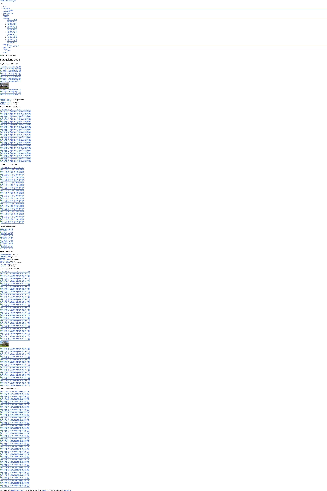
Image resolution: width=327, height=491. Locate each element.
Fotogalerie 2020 (12, 29)
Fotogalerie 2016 (12, 36)
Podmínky (10, 10)
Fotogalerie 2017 (12, 34)
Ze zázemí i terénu (5, 264)
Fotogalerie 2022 (12, 26)
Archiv (5, 52)
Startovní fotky (4, 261)
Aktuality (6, 16)
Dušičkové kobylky (5, 99)
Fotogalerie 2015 (12, 37)
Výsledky (6, 15)
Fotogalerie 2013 (12, 41)
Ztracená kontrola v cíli (6, 263)
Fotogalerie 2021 (12, 28)
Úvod (4, 7)
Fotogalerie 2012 (12, 42)
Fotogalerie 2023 (12, 25)
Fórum (9, 51)
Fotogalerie (6, 18)
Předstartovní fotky (5, 254)
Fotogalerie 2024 (12, 23)
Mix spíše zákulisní (5, 259)
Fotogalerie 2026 (12, 20)
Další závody (7, 47)
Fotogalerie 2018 (12, 33)
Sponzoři (6, 44)
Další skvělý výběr (5, 256)
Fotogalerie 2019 (12, 31)
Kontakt (5, 49)
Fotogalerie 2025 (12, 21)
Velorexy (2, 258)
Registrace (6, 12)
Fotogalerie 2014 (12, 39)
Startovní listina (8, 13)
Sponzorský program (13, 46)
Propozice (6, 8)
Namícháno (3, 266)
